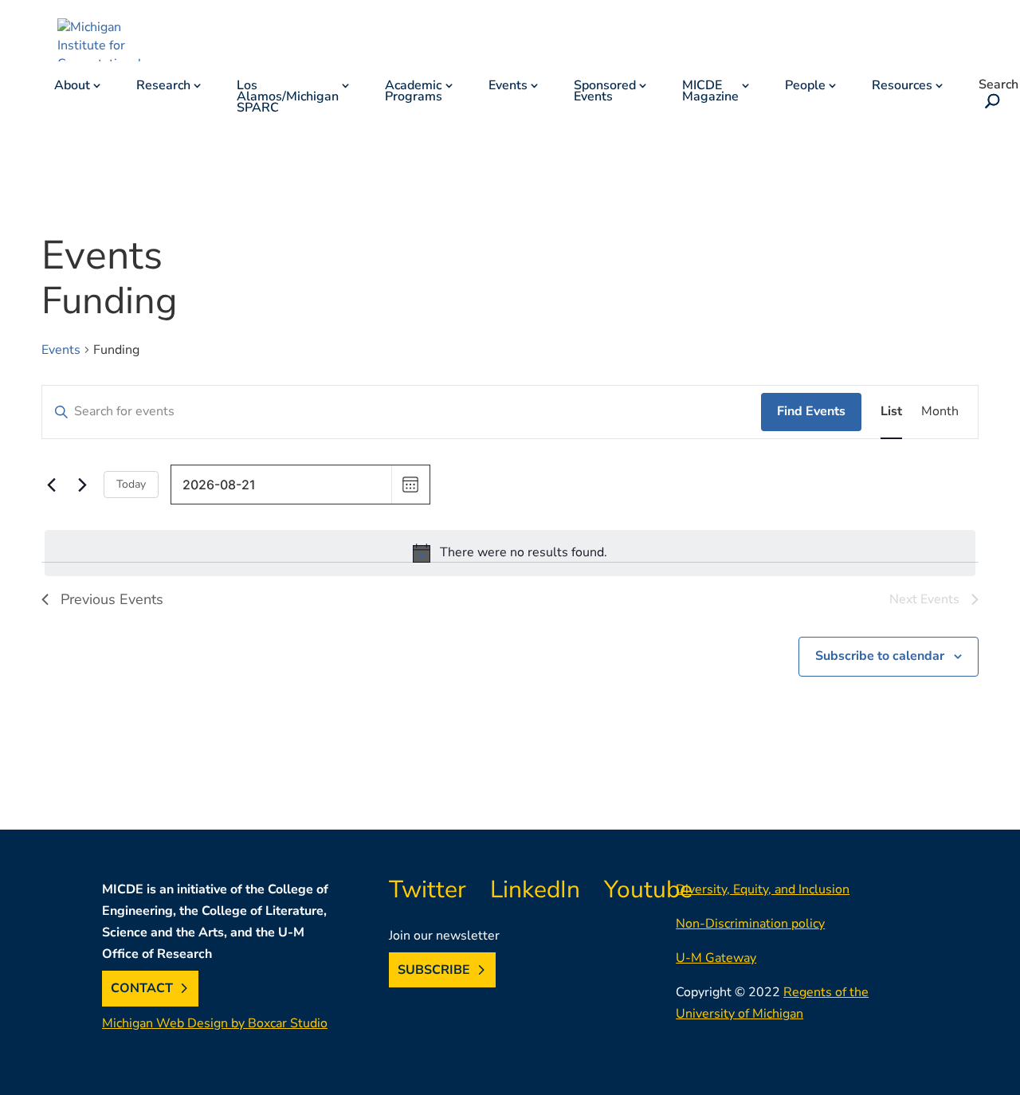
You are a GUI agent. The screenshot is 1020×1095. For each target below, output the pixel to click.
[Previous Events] (51, 484)
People (805, 87)
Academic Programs (413, 92)
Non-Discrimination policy (750, 923)
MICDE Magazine (710, 92)
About (72, 87)
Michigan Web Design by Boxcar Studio (215, 1023)
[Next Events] (82, 484)
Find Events (811, 411)
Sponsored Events (605, 92)
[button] (989, 103)
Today (131, 484)
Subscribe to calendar (879, 656)
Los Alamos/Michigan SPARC (288, 98)
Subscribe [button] (434, 970)
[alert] (510, 553)
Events (508, 87)
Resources (902, 87)
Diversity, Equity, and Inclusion (762, 889)
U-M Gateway (716, 958)
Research (163, 87)
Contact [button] (142, 988)
